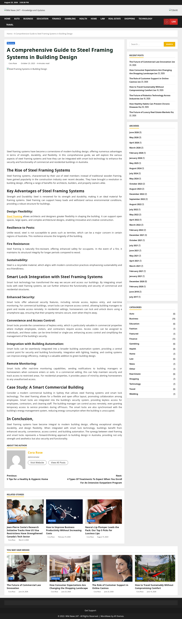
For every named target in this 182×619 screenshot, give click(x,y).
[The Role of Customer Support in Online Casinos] (112, 568)
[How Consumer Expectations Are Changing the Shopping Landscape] (70, 568)
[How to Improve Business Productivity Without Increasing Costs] (64, 511)
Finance (56, 18)
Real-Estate (114, 18)
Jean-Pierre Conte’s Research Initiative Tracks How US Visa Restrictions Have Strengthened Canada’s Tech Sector (24, 532)
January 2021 (135, 276)
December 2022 (136, 194)
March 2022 (135, 224)
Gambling (70, 18)
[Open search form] (161, 21)
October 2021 (135, 240)
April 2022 (134, 219)
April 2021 (134, 260)
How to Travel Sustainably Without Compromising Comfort (154, 587)
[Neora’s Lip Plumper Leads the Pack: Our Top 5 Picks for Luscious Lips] (103, 511)
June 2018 (134, 291)
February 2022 (136, 230)
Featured (133, 333)
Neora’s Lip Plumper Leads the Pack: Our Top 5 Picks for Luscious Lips (102, 530)
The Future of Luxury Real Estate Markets (149, 112)
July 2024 (133, 173)
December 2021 (136, 235)
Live (174, 21)
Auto (17, 18)
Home (7, 18)
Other (132, 368)
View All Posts (58, 462)
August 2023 (135, 189)
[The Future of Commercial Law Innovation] (27, 568)
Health (83, 18)
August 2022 (135, 204)
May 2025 (134, 163)
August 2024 (135, 168)
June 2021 (134, 250)
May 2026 (134, 137)
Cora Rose (13, 63)
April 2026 (134, 142)
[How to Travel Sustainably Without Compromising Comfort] (155, 568)
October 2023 (135, 183)
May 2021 (134, 255)
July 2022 (133, 209)
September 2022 (137, 199)
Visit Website (37, 462)
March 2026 (135, 147)
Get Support (90, 610)
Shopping (129, 18)
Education (42, 18)
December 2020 (136, 281)
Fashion (133, 328)
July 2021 (133, 245)
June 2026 (134, 132)
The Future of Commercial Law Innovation (150, 61)
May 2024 (134, 178)
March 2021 (135, 266)
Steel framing (14, 216)
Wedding (133, 394)
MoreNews (106, 616)
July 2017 (133, 297)
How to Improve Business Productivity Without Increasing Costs (63, 530)
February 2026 (136, 153)
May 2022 (134, 214)
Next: (94, 479)
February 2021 (136, 271)
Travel (9, 24)
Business (28, 18)
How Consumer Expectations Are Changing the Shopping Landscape (69, 587)
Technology (145, 18)
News (132, 364)
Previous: (27, 477)
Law (103, 18)
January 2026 (135, 158)
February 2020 (136, 286)
